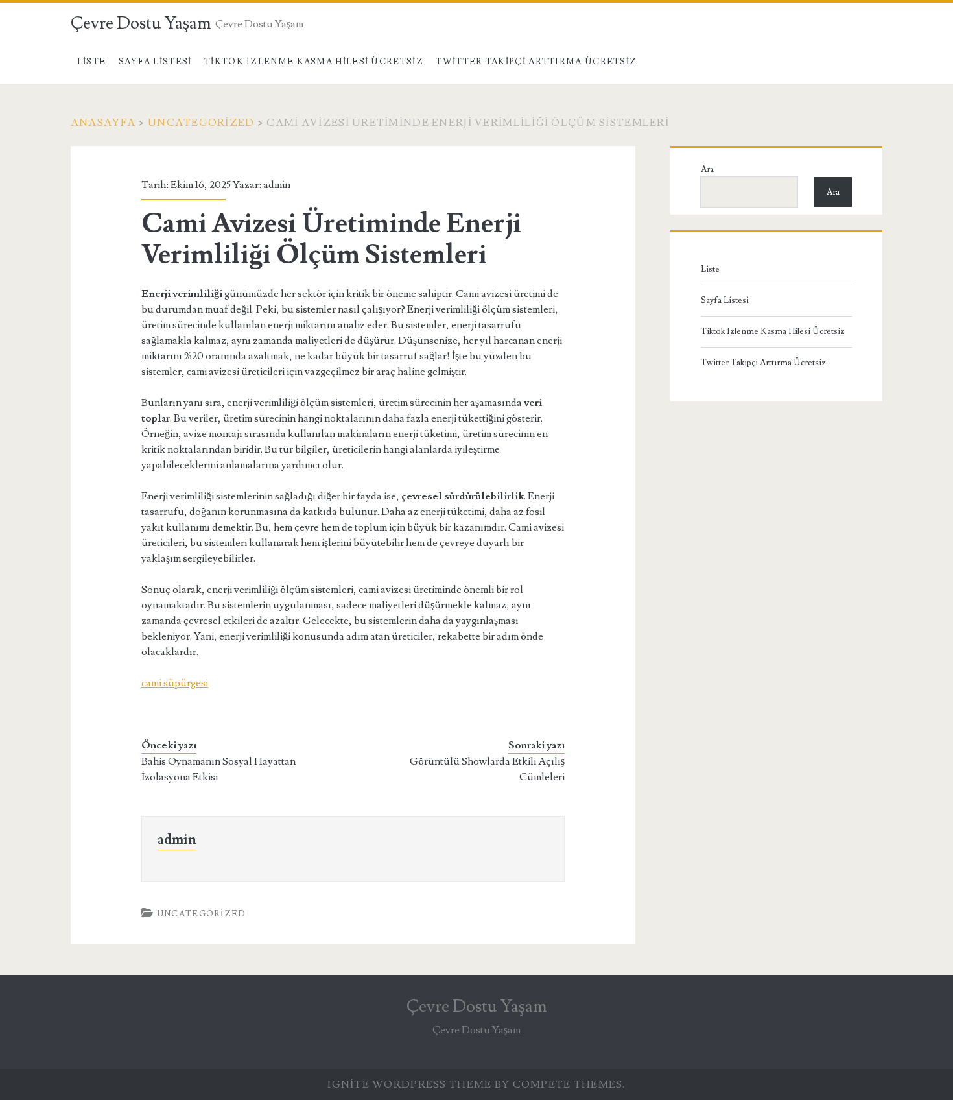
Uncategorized (201, 122)
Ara (707, 169)
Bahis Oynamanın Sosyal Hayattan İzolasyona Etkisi (218, 769)
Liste (91, 61)
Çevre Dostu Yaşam (141, 23)
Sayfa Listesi (155, 61)
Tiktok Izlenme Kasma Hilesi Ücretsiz (313, 61)
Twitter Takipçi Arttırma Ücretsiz (536, 61)
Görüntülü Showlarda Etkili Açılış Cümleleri (487, 769)
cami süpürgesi (174, 682)
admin (276, 184)
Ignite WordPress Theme (409, 1084)
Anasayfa (103, 122)
